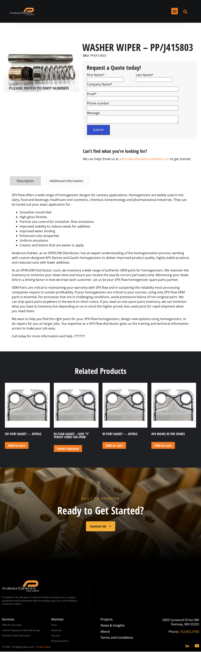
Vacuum (55, 635)
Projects (106, 619)
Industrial (56, 630)
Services (8, 619)
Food (54, 625)
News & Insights (112, 625)
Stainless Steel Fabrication (16, 635)
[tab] (25, 181)
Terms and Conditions (116, 637)
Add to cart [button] (16, 445)
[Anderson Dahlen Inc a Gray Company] (22, 11)
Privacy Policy (43, 647)
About (105, 631)
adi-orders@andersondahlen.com (144, 159)
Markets (57, 619)
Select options (68, 448)
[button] (174, 11)
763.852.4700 (189, 632)
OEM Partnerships (12, 625)
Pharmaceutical (59, 640)
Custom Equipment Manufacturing (20, 630)
